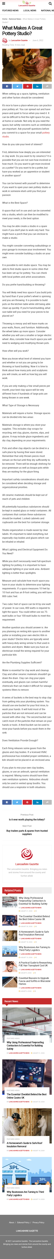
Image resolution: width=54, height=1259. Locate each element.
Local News (29, 10)
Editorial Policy (23, 1222)
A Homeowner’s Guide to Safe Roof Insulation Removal (34, 933)
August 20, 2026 (26, 926)
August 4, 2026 (26, 991)
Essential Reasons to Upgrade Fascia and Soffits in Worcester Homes (34, 980)
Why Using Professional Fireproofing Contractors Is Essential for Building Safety (33, 900)
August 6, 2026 (26, 973)
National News (15, 19)
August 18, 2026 (26, 942)
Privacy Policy (38, 1222)
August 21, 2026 (26, 911)
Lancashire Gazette (19, 40)
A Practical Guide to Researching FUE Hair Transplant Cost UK (35, 964)
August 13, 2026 (26, 957)
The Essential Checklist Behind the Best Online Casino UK (34, 918)
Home (4, 19)
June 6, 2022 (37, 40)
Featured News (10, 10)
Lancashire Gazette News (31, 908)
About (11, 1222)
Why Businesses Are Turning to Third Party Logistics (34, 949)
